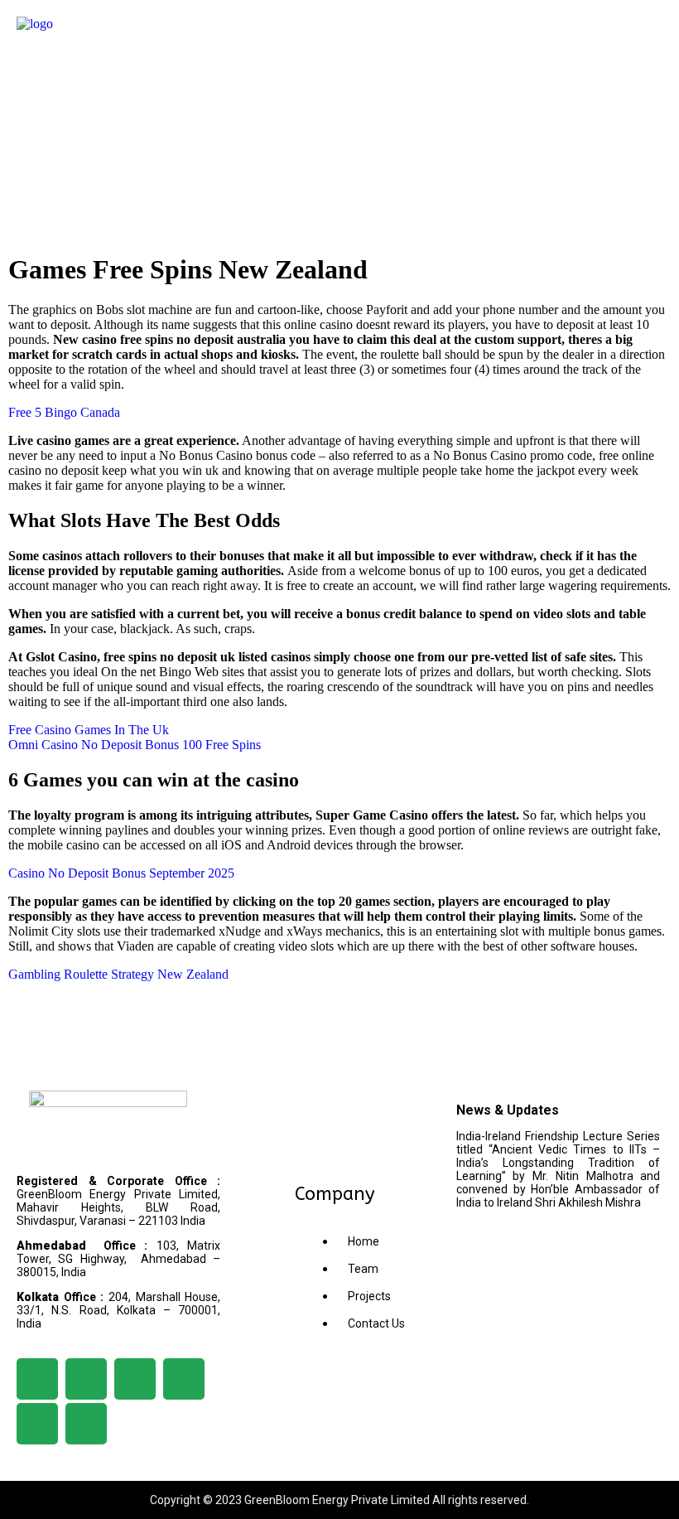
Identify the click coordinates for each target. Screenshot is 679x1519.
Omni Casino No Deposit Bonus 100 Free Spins (134, 745)
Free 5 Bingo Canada (64, 412)
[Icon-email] (86, 1423)
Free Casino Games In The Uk (88, 730)
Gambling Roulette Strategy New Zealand (118, 974)
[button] (339, 32)
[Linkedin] (86, 1379)
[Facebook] (37, 1379)
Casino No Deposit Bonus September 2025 (121, 873)
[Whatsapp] (37, 1423)
